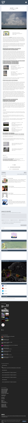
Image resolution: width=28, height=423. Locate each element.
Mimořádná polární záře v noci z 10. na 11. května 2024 (11, 345)
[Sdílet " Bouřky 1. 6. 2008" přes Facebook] (11, 167)
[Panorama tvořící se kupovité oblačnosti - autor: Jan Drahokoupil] (12, 48)
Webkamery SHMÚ (3, 405)
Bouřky (13, 9)
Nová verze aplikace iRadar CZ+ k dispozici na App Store (9, 372)
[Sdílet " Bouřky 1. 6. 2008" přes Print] (19, 167)
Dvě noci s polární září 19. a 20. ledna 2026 (9, 336)
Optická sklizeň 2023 (6, 348)
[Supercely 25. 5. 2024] (2, 340)
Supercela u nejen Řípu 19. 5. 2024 (8, 342)
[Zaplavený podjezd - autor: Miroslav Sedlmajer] (9, 100)
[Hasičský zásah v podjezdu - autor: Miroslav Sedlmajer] (10, 99)
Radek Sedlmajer (10, 193)
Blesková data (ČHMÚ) (4, 391)
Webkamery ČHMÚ (3, 404)
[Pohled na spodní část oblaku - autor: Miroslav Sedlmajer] (10, 62)
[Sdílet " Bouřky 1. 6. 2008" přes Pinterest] (16, 167)
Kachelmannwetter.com (4, 402)
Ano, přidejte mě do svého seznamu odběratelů (8, 223)
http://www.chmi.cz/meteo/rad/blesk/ (8, 159)
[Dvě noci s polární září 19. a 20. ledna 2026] (2, 337)
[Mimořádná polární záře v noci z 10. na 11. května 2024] (2, 346)
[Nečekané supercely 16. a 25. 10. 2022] (2, 357)
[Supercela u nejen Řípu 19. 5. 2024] (2, 343)
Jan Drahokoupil (10, 178)
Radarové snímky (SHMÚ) (4, 389)
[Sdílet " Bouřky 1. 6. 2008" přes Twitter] (12, 167)
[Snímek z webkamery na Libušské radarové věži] (6, 151)
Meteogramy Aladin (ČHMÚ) (4, 393)
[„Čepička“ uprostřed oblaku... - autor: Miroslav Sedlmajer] (10, 61)
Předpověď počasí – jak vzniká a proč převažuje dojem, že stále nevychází (11, 367)
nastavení (2, 422)
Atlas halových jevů (4, 365)
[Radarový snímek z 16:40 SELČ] (6, 35)
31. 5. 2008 (10, 37)
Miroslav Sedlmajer (11, 186)
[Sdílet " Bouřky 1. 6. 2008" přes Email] (18, 167)
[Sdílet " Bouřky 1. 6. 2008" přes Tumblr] (15, 167)
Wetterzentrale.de (3, 401)
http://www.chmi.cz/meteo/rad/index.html (8, 158)
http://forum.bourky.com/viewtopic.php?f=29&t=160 (10, 160)
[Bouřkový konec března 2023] (2, 352)
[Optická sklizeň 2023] (2, 349)
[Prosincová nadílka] (2, 354)
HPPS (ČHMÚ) (3, 398)
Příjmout (24, 421)
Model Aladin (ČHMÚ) (4, 392)
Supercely (7, 357)
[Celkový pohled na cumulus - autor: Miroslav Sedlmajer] (10, 49)
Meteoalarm (3, 397)
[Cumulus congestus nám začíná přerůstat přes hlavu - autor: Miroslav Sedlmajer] (14, 60)
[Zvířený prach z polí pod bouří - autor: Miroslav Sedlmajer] (10, 63)
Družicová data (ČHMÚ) (4, 390)
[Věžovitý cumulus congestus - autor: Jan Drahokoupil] (10, 80)
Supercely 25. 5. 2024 (6, 339)
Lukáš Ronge (10, 200)
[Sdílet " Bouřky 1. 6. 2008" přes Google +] (13, 167)
